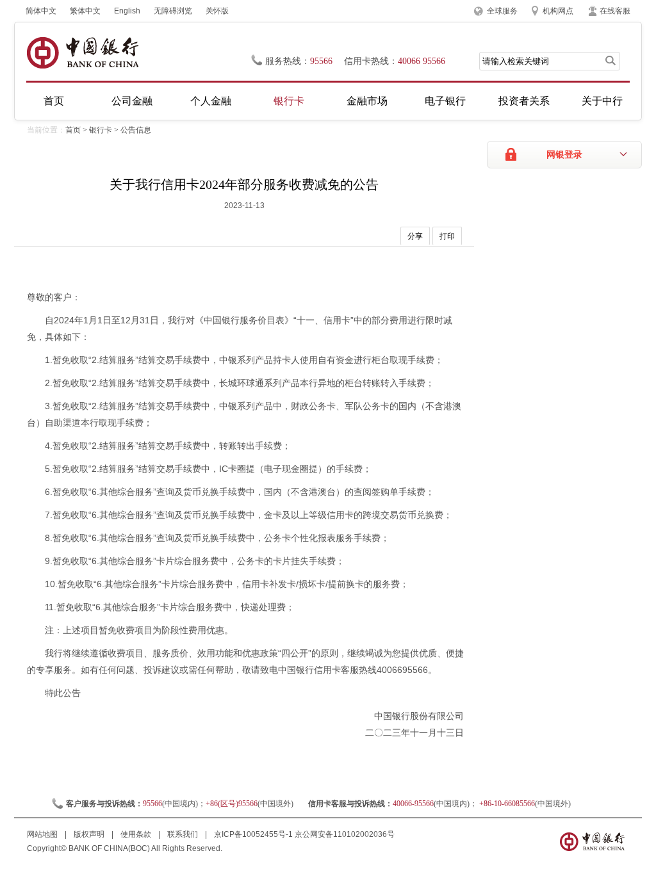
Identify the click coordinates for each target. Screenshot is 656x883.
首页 (54, 100)
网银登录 (564, 154)
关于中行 (602, 100)
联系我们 (183, 834)
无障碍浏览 (173, 10)
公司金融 (131, 100)
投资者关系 (524, 100)
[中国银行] (82, 53)
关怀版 (217, 10)
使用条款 (136, 834)
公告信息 (135, 130)
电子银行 (445, 100)
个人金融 (210, 100)
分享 (415, 236)
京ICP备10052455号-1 (253, 834)
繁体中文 (85, 10)
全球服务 (502, 10)
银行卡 (289, 100)
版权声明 (90, 834)
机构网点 (558, 10)
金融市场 (367, 100)
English (127, 10)
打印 (447, 236)
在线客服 (615, 10)
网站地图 (43, 834)
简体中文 (41, 10)
